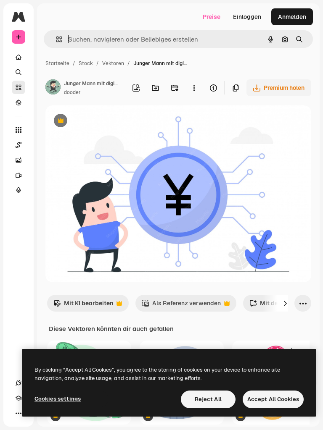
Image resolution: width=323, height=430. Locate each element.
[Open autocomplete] (55, 39)
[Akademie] (18, 398)
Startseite (57, 63)
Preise (211, 17)
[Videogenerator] (18, 175)
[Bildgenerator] (18, 160)
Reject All (208, 399)
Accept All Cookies (273, 399)
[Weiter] (285, 303)
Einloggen (247, 17)
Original (99, 122)
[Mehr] (18, 413)
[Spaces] (18, 145)
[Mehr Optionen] (193, 87)
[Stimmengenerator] (18, 190)
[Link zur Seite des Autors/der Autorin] (53, 88)
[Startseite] (18, 57)
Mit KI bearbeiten (83, 305)
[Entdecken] (18, 102)
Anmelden (292, 17)
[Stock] (18, 87)
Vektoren (113, 63)
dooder (72, 92)
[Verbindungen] (18, 383)
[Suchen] (18, 72)
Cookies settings (57, 398)
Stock (86, 63)
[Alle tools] (18, 129)
